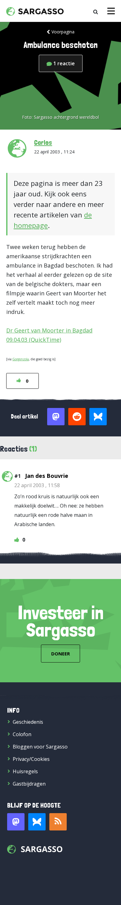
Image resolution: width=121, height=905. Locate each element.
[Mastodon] (16, 821)
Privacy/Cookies (31, 759)
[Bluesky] (37, 821)
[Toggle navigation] (111, 11)
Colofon (22, 734)
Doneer (60, 653)
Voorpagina (63, 32)
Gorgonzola (20, 359)
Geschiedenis (28, 721)
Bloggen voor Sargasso (40, 746)
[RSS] (58, 821)
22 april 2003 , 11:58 (37, 485)
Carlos (43, 142)
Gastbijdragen (29, 783)
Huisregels (25, 771)
